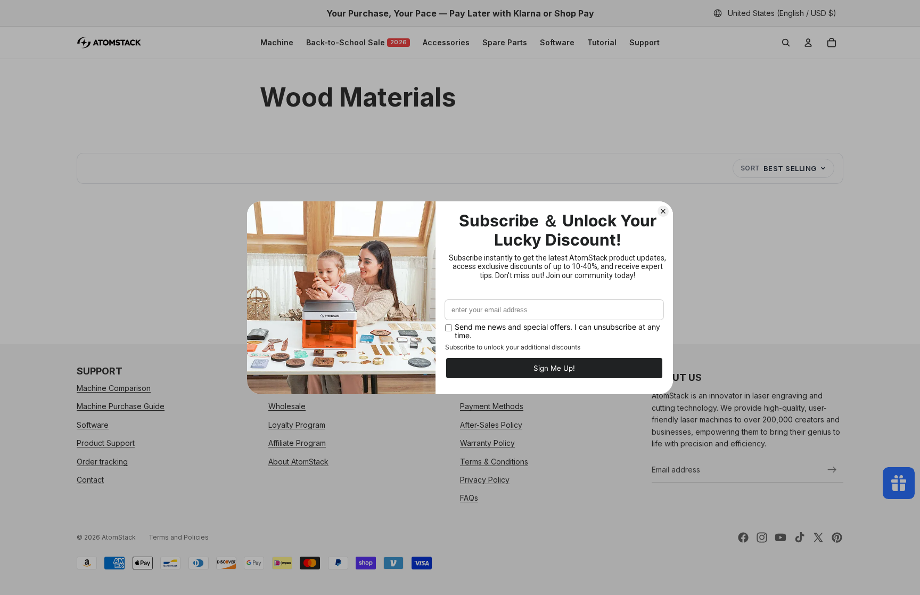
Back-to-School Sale (356, 42)
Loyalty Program (296, 424)
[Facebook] (743, 537)
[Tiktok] (799, 537)
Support (644, 42)
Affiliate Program (297, 442)
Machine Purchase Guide (121, 406)
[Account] (808, 42)
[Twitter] (818, 537)
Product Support (106, 442)
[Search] (786, 42)
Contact (90, 479)
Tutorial (602, 42)
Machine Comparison (114, 388)
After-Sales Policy (491, 424)
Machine (276, 42)
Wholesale (287, 406)
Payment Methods (491, 406)
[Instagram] (761, 537)
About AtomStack (298, 461)
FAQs (469, 498)
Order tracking (102, 461)
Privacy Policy (485, 479)
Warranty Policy (487, 442)
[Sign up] (832, 470)
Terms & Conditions (494, 461)
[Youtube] (780, 537)
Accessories (446, 42)
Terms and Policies (179, 537)
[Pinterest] (837, 537)
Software (557, 42)
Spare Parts (504, 42)
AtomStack (119, 537)
